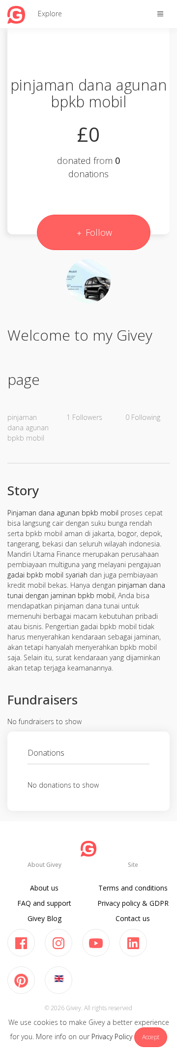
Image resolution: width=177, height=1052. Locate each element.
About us (44, 888)
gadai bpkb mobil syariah (47, 574)
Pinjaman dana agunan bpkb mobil (62, 512)
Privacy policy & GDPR (133, 903)
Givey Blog (44, 918)
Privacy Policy (111, 1036)
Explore (50, 13)
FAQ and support (44, 903)
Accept (150, 1037)
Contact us (133, 918)
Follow (97, 232)
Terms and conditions (133, 888)
